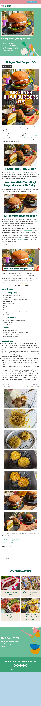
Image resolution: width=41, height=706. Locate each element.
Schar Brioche (35, 136)
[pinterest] (23, 665)
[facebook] (15, 665)
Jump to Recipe (7, 66)
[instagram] (20, 665)
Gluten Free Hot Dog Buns (10, 593)
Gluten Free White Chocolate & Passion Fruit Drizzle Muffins (31, 617)
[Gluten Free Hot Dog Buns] (10, 576)
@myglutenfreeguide (26, 230)
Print (3, 282)
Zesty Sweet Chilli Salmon (11, 541)
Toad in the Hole (8, 543)
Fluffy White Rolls (27, 138)
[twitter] (17, 665)
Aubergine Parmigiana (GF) (10, 616)
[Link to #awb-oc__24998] (39, 6)
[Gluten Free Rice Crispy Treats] (30, 576)
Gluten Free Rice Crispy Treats (30, 593)
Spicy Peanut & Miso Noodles (12, 539)
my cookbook (21, 239)
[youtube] (26, 665)
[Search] (37, 5)
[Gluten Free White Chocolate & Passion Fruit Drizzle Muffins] (30, 599)
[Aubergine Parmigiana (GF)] (10, 599)
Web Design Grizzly (34, 669)
